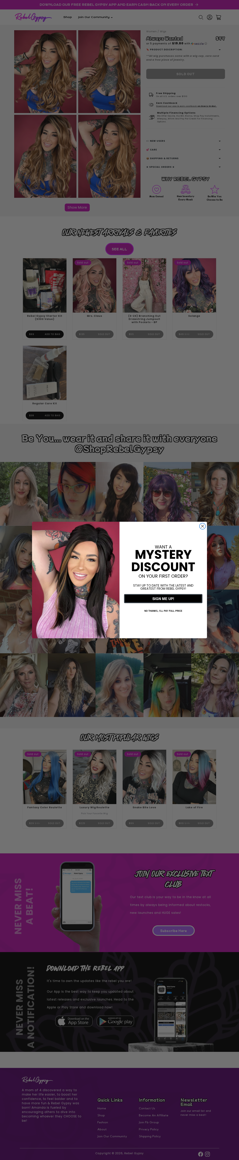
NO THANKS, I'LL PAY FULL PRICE (163, 611)
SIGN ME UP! (163, 598)
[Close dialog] (202, 526)
